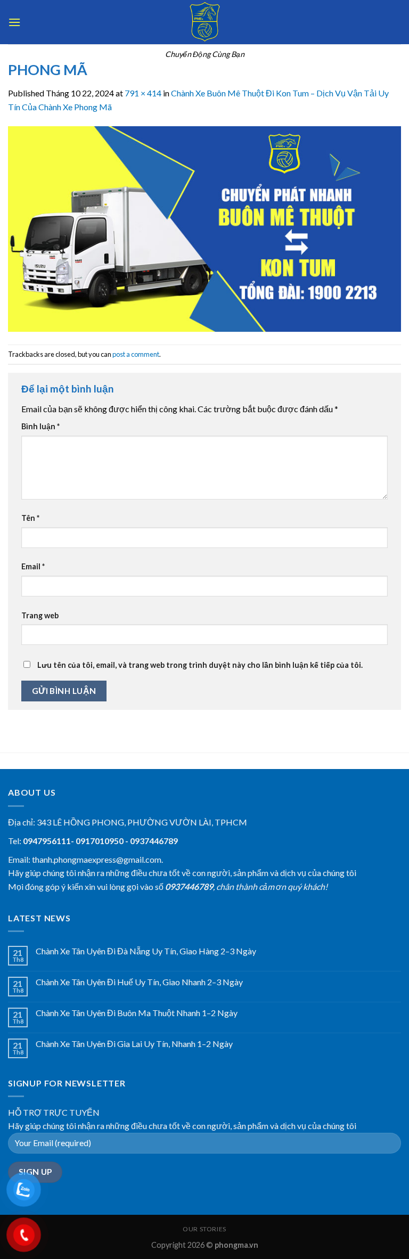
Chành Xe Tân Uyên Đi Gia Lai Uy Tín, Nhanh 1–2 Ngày (134, 1044)
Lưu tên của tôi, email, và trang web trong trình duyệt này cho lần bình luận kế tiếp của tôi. (200, 664)
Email (33, 566)
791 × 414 (143, 93)
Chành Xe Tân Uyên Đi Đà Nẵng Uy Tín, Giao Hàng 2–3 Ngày (146, 951)
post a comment (135, 354)
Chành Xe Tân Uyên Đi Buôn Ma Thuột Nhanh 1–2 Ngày (137, 1013)
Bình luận (40, 426)
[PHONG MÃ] (204, 228)
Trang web (40, 615)
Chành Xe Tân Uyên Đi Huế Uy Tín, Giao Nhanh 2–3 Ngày (139, 982)
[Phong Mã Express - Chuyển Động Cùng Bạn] (204, 22)
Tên (30, 517)
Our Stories (204, 1229)
